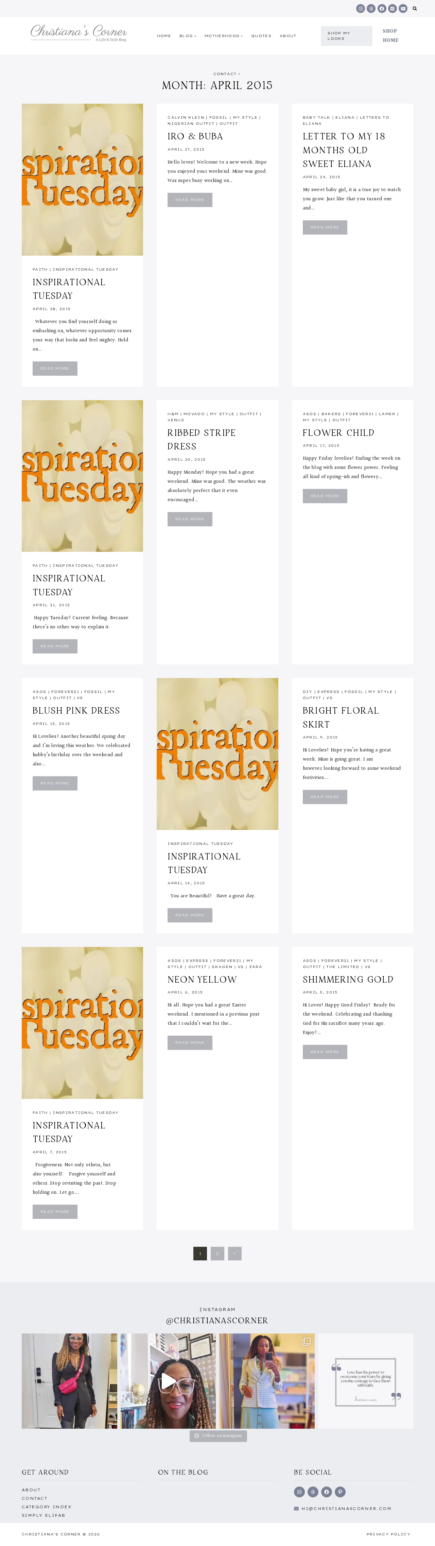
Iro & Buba (196, 136)
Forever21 (360, 414)
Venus (176, 420)
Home (164, 36)
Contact (34, 1498)
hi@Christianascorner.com (346, 1508)
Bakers (331, 414)
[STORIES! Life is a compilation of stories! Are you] (168, 1381)
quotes (261, 36)
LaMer (387, 414)
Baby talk (317, 117)
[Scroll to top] (419, 1533)
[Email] (403, 8)
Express (328, 692)
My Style (245, 117)
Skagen (222, 967)
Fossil (218, 117)
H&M (173, 414)
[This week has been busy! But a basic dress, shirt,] (267, 1381)
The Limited (342, 967)
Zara (255, 967)
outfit (229, 123)
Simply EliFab (44, 1515)
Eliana (345, 117)
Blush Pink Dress (77, 710)
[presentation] (82, 180)
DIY (308, 692)
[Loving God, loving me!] (69, 1381)
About (288, 36)
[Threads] (371, 8)
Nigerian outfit (191, 123)
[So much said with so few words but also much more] (366, 1381)
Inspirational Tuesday (86, 269)
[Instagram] (360, 8)
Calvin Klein (186, 117)
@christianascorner (217, 1320)
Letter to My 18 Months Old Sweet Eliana (344, 149)
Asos (309, 414)
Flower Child (339, 432)
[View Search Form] (415, 9)
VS (80, 698)
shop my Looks (339, 36)
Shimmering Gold (348, 979)
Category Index (46, 1507)
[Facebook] (382, 8)
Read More (58, 370)
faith (40, 269)
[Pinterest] (392, 8)
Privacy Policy (389, 1534)
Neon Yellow (202, 979)
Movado (194, 414)
